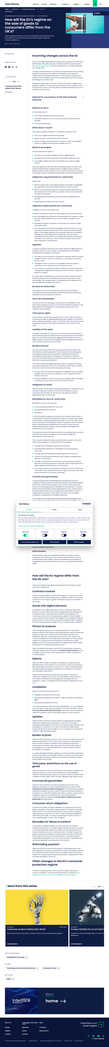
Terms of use (68, 1040)
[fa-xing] (102, 1036)
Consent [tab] (29, 509)
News (41, 1023)
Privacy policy (32, 526)
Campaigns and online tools (30, 1023)
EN (100, 4)
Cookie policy (22, 526)
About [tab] (80, 509)
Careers (87, 4)
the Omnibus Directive (68, 875)
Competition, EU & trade (15, 957)
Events (24, 1031)
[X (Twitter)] (13, 67)
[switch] (44, 535)
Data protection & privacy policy (15, 1040)
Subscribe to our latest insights (88, 1024)
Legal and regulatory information (51, 1040)
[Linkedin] (6, 67)
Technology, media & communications (21, 968)
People (44, 4)
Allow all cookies (79, 542)
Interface (15, 9)
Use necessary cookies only (30, 542)
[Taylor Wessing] (12, 4)
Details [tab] (54, 509)
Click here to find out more (36, 918)
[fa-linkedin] (91, 1036)
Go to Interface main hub (54, 1001)
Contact (8, 1034)
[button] (95, 4)
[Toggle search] (95, 4)
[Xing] (16, 67)
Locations (64, 4)
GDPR (9, 979)
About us (36, 4)
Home (7, 9)
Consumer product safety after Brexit (13, 87)
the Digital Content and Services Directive (56, 874)
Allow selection (54, 542)
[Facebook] (9, 67)
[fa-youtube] (97, 1036)
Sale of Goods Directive (43, 66)
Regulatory (41, 526)
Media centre (44, 1031)
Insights (76, 4)
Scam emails (79, 1040)
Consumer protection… (29, 9)
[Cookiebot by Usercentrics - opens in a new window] (83, 504)
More (54, 27)
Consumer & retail (49, 968)
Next (14, 82)
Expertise (53, 4)
